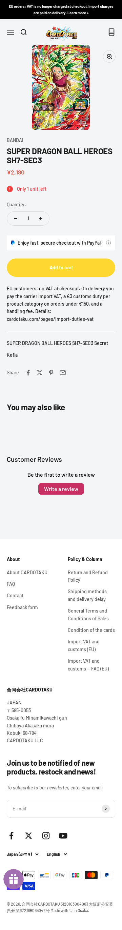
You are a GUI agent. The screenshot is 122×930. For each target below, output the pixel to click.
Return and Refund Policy (88, 576)
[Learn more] (108, 243)
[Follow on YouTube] (63, 835)
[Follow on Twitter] (28, 835)
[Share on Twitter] (39, 372)
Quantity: (16, 204)
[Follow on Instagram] (45, 835)
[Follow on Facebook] (11, 835)
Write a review (61, 488)
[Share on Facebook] (28, 372)
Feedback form (22, 607)
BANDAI (15, 140)
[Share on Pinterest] (51, 372)
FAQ (11, 584)
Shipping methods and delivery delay (87, 595)
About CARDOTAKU (27, 572)
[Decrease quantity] (15, 218)
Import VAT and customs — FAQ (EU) (88, 664)
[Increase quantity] (40, 218)
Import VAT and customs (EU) (84, 645)
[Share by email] (62, 372)
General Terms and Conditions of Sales (88, 614)
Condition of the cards (91, 630)
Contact (15, 595)
